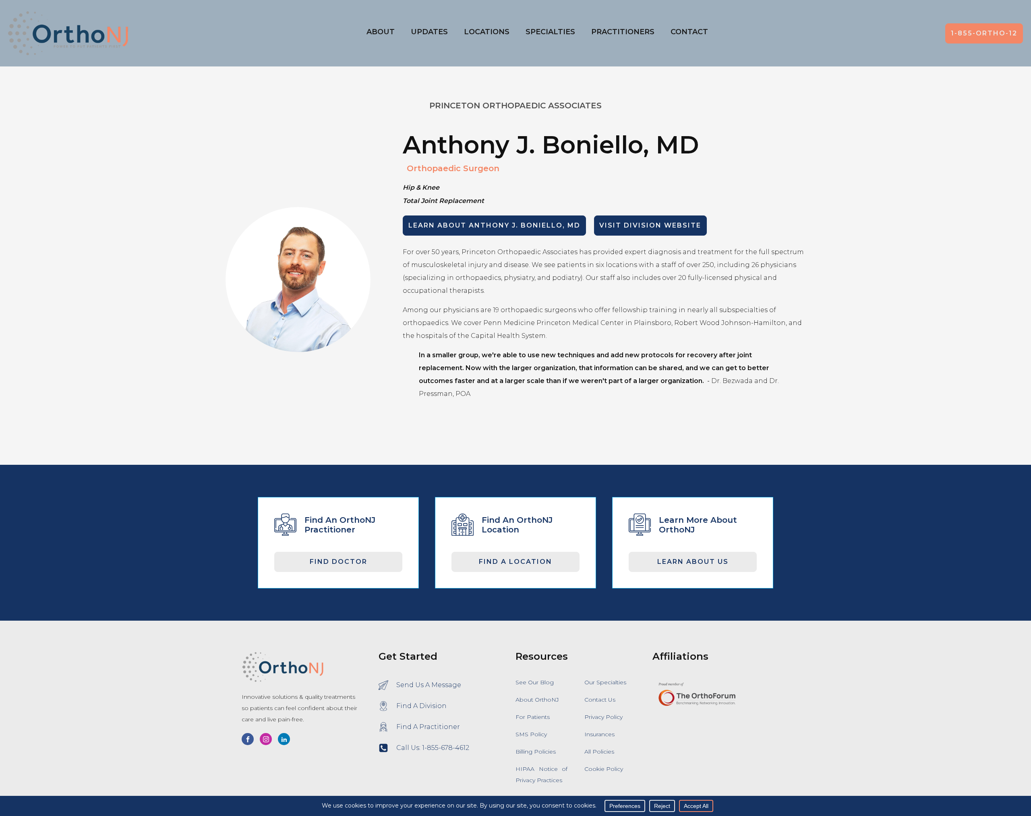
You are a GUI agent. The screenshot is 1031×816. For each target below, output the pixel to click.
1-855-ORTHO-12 (984, 33)
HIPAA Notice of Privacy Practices (541, 774)
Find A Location (515, 561)
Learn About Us (693, 561)
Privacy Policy (603, 717)
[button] (487, 33)
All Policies (599, 751)
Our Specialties (605, 682)
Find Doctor (338, 561)
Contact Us (599, 699)
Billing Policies (536, 751)
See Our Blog (535, 682)
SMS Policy (531, 734)
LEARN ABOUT (494, 225)
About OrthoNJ (537, 699)
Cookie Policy (603, 769)
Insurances (599, 734)
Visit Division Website (650, 225)
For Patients (533, 717)
